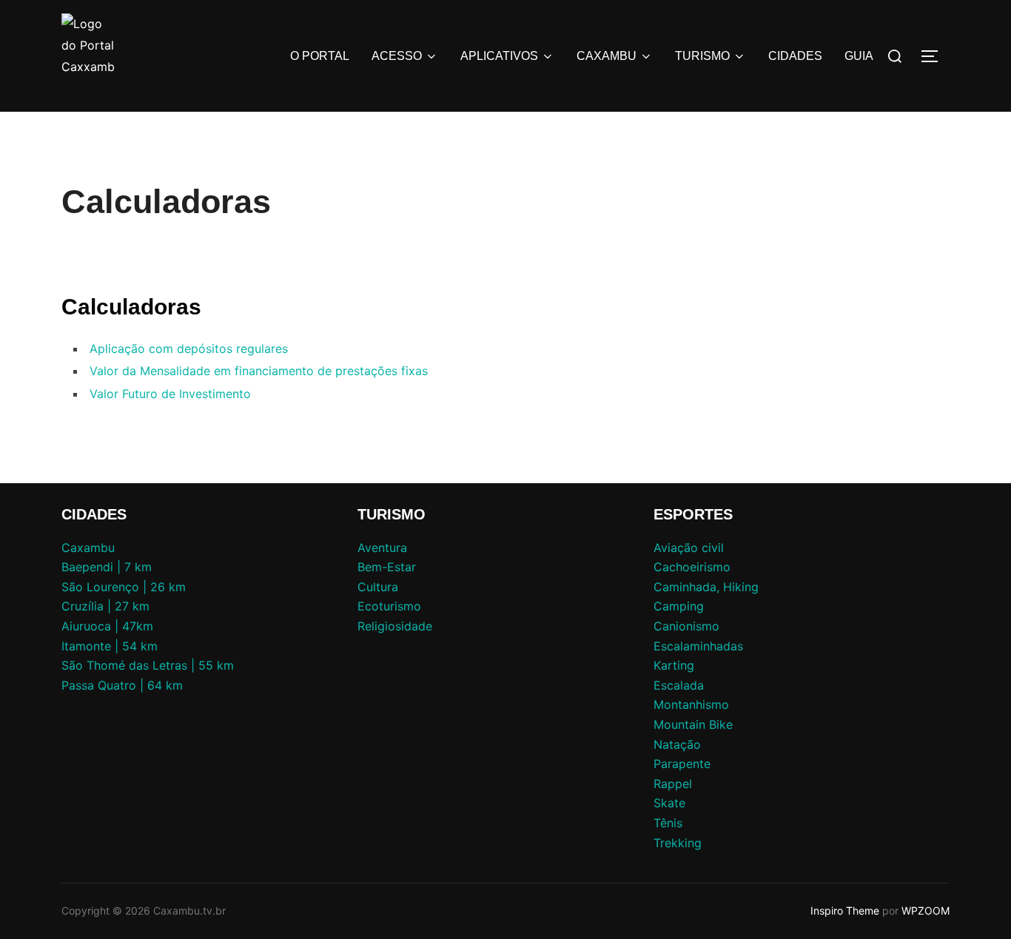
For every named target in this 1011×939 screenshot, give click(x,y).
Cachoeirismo (692, 566)
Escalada (679, 685)
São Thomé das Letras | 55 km (147, 665)
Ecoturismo (389, 606)
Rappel (673, 783)
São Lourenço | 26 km (123, 586)
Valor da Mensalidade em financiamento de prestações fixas (259, 370)
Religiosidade (394, 626)
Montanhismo (691, 704)
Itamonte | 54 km (109, 646)
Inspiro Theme (844, 910)
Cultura (377, 586)
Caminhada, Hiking (706, 586)
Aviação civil (689, 547)
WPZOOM (925, 910)
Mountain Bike (693, 724)
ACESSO (397, 56)
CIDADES (795, 56)
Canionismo (686, 626)
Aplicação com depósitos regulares (189, 348)
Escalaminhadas (698, 646)
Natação (677, 744)
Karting (674, 665)
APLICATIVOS (499, 56)
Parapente (682, 763)
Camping (679, 606)
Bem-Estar (386, 566)
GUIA (858, 56)
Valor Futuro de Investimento (170, 393)
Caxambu (88, 547)
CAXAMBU (607, 56)
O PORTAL (319, 56)
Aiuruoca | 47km (107, 626)
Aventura (382, 547)
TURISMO (702, 56)
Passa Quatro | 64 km (122, 685)
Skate (669, 802)
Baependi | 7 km (106, 566)
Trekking (678, 842)
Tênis (668, 822)
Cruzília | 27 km (105, 606)
